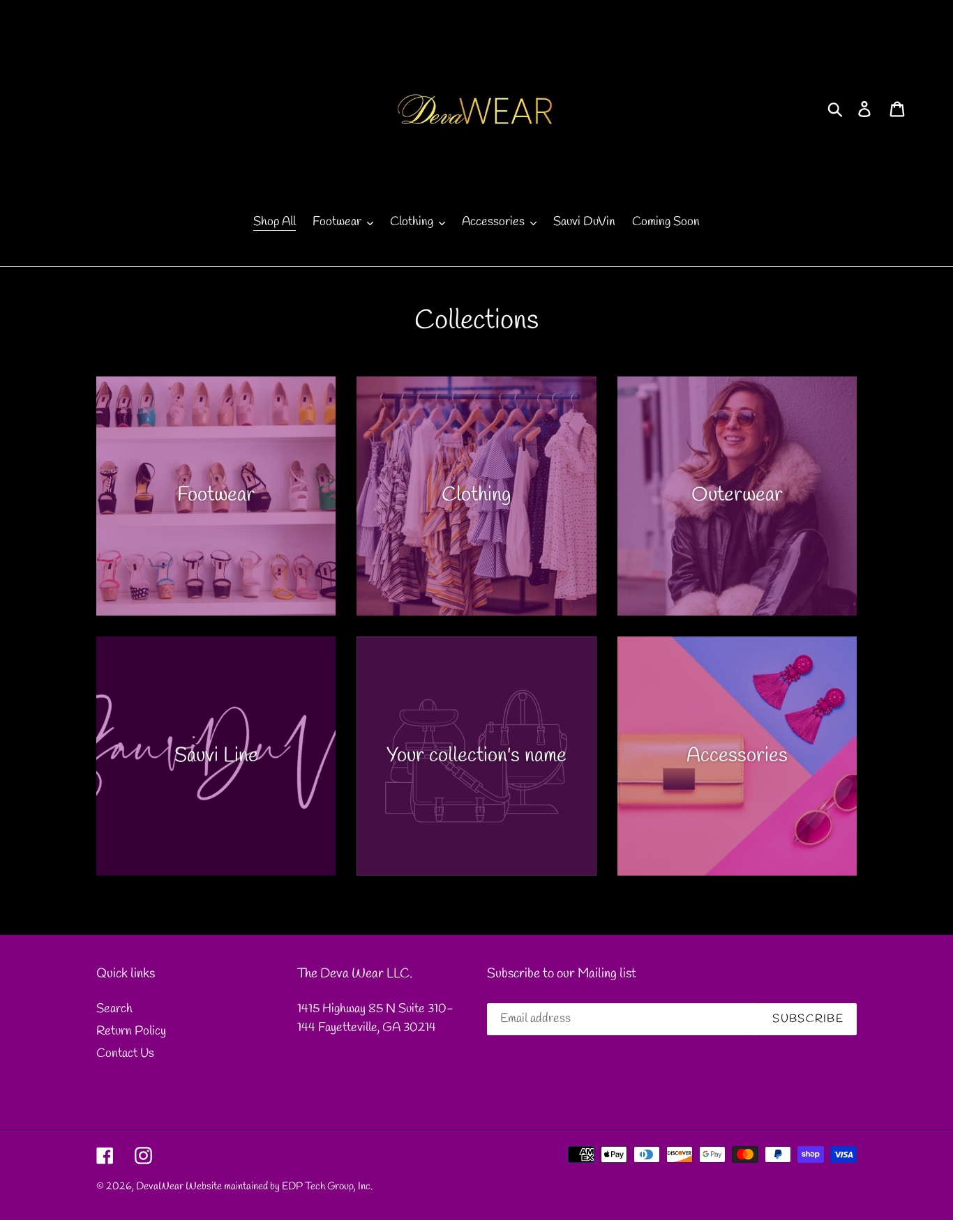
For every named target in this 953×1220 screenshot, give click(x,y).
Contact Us (125, 1053)
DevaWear (159, 1187)
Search (114, 1008)
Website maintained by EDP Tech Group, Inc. (279, 1187)
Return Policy (131, 1031)
